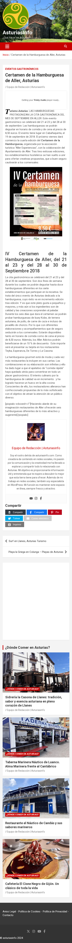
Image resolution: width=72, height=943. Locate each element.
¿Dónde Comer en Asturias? (27, 647)
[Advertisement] (36, 601)
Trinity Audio (40, 100)
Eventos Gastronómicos (21, 69)
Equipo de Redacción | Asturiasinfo (26, 87)
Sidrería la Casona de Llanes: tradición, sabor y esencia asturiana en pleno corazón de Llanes (33, 701)
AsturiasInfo (17, 32)
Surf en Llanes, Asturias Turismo (27, 541)
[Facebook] (40, 498)
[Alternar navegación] (7, 46)
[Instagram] (36, 498)
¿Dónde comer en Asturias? (22, 689)
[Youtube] (31, 498)
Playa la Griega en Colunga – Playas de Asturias (36, 552)
